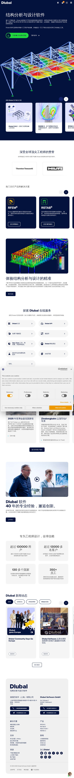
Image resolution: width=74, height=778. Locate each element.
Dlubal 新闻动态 (16, 595)
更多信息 (10, 294)
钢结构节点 (13, 731)
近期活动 (19, 602)
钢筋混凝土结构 (15, 724)
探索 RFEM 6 (14, 224)
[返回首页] (6, 2)
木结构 (12, 729)
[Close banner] (71, 369)
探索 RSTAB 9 (47, 224)
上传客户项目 (14, 755)
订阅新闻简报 (44, 739)
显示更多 (37, 665)
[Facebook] (49, 753)
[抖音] (61, 753)
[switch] (28, 395)
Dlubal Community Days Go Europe (21, 640)
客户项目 (13, 757)
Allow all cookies (60, 407)
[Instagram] (41, 757)
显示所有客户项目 (37, 450)
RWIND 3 (43, 731)
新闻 (9, 602)
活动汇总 (43, 743)
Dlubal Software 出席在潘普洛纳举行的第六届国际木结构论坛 (54, 641)
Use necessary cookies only (13, 407)
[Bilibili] (49, 757)
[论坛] (41, 753)
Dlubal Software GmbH (50, 697)
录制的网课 (32, 602)
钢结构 (12, 726)
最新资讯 (43, 741)
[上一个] (61, 99)
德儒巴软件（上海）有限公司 (22, 697)
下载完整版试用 (15, 753)
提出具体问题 (14, 741)
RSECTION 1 (44, 729)
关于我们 (19, 769)
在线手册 (13, 759)
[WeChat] (45, 757)
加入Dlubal (45, 750)
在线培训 (43, 745)
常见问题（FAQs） (16, 739)
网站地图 (26, 769)
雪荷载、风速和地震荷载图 (18, 743)
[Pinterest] (57, 753)
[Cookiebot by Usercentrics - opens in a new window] (59, 369)
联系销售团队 (14, 745)
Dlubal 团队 (45, 602)
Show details (64, 402)
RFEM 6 (42, 724)
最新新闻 (12, 654)
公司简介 (10, 520)
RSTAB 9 (43, 726)
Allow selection (37, 407)
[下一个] (66, 99)
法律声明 (12, 769)
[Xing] (53, 753)
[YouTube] (45, 753)
